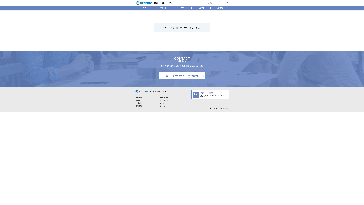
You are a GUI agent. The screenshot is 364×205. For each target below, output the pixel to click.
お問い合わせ (212, 3)
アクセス (221, 3)
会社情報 (201, 8)
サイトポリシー (164, 106)
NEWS (182, 8)
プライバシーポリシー (166, 103)
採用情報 (220, 8)
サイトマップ (164, 100)
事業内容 (163, 8)
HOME (144, 8)
